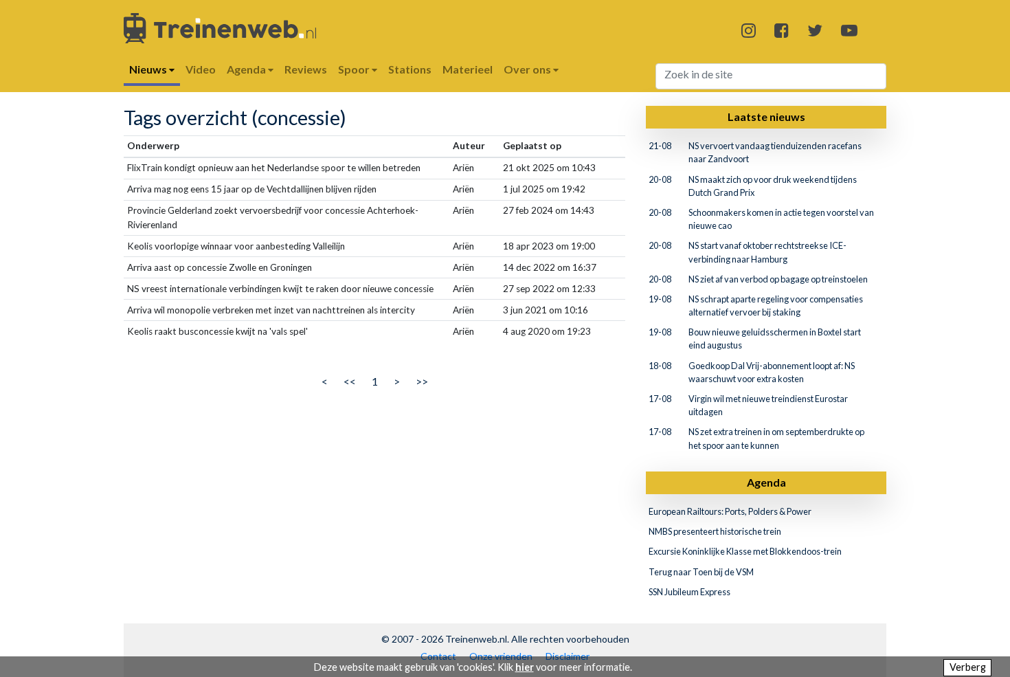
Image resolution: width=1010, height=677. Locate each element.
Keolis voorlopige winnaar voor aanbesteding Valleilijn (236, 246)
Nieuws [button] (149, 69)
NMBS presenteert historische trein (715, 531)
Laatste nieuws (766, 116)
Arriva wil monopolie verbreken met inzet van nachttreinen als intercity (271, 309)
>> (422, 381)
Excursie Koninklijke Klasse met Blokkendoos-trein (745, 551)
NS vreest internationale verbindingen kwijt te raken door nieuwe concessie (280, 288)
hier (524, 667)
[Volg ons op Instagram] (749, 30)
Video (201, 69)
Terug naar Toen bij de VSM (701, 571)
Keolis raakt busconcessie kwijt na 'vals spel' (217, 331)
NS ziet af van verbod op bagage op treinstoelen (778, 279)
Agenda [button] (247, 69)
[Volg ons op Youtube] (849, 30)
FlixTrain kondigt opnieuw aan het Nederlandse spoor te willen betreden (273, 167)
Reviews (305, 69)
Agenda (766, 482)
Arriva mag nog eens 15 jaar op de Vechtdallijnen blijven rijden (252, 189)
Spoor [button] (355, 69)
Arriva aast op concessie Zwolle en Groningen (219, 267)
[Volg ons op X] (815, 30)
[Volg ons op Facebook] (782, 30)
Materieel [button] (467, 69)
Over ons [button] (528, 69)
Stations (409, 69)
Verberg (968, 667)
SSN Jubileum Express (689, 591)
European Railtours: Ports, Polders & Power (730, 511)
